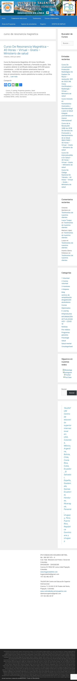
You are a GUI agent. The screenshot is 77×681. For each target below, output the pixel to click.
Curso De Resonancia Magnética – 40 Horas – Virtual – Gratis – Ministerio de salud (26, 50)
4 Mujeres (65, 289)
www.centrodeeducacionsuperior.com (53, 591)
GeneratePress (36, 678)
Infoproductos (67, 314)
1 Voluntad (65, 278)
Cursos (8, 90)
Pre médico (66, 330)
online (17, 96)
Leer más (13, 77)
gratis (35, 94)
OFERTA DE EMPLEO (58, 24)
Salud (33, 90)
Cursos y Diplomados (52, 18)
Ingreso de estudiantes (29, 24)
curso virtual (15, 94)
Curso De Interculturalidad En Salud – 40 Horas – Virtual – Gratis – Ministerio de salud (67, 160)
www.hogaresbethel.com (48, 572)
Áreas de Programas (8, 24)
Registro (43, 24)
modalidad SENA (9, 96)
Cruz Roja (16, 92)
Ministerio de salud (44, 94)
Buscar (64, 389)
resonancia (23, 96)
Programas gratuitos (24, 90)
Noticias (65, 327)
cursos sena (23, 94)
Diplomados (66, 308)
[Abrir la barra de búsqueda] (74, 24)
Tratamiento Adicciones (19, 18)
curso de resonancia (26, 92)
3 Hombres (66, 286)
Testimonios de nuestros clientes (67, 215)
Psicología (65, 338)
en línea (30, 94)
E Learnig (14, 90)
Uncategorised (67, 346)
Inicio (3, 18)
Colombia (9, 92)
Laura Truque (67, 220)
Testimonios (37, 18)
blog (63, 292)
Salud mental (66, 343)
